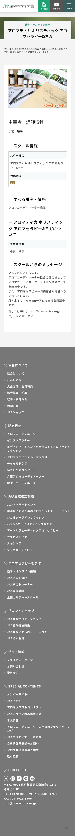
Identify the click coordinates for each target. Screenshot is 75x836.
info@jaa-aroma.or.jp (20, 803)
